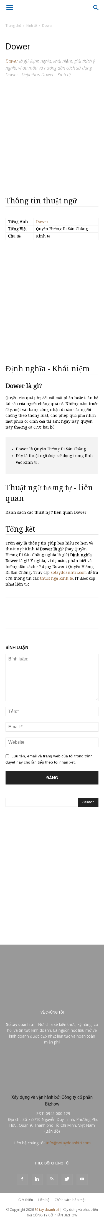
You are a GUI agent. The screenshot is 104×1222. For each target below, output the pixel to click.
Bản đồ (52, 1131)
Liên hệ (43, 1199)
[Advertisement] (52, 134)
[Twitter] (67, 1179)
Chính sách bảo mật (70, 1199)
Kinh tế (31, 25)
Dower (42, 221)
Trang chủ (13, 25)
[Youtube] (82, 1179)
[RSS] (52, 1179)
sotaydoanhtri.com (69, 572)
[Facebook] (22, 1179)
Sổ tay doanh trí (20, 1024)
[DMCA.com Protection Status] (52, 1085)
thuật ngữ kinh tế (56, 578)
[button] (96, 7)
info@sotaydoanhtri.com (68, 1142)
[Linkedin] (37, 1179)
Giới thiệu (25, 1199)
